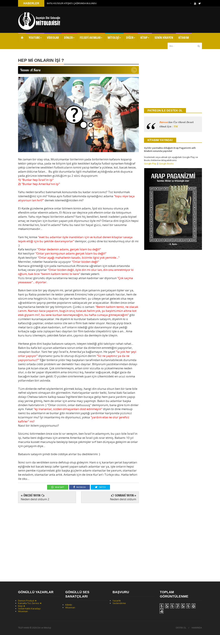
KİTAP (143, 37)
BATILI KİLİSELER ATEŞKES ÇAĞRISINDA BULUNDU (72, 3)
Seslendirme (119, 603)
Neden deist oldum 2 (35, 499)
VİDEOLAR (53, 37)
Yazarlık (117, 600)
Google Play (150, 163)
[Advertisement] (78, 539)
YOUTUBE (34, 37)
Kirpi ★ (21, 605)
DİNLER (68, 37)
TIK (176, 126)
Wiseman (23, 611)
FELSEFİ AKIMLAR (90, 37)
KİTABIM (183, 37)
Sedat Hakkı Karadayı (29, 608)
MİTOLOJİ (113, 37)
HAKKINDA (197, 628)
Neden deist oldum (123, 499)
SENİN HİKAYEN (164, 37)
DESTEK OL (181, 628)
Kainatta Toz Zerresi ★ (30, 603)
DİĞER (129, 37)
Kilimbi (68, 604)
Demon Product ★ (27, 600)
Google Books (166, 163)
